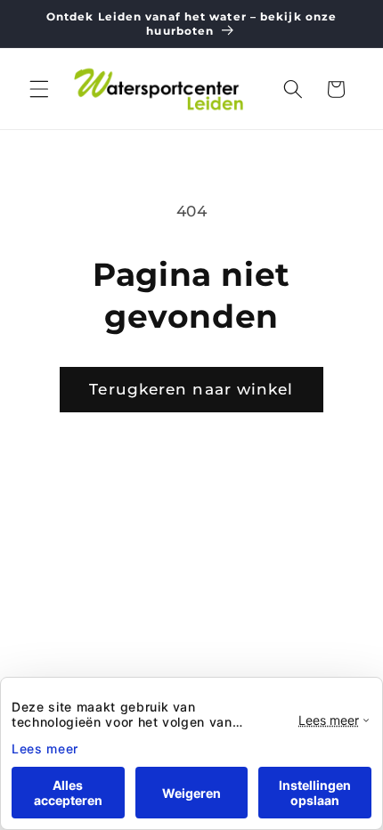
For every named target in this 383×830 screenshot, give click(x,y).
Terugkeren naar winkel (191, 389)
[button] (39, 89)
